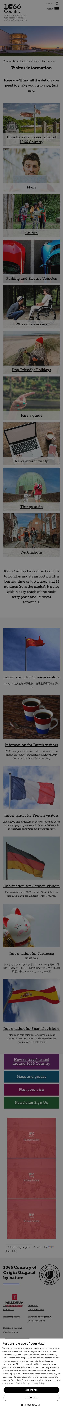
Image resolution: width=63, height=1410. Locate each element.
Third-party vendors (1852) (29, 1364)
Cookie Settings (23, 1383)
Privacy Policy (38, 1383)
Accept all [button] (32, 1390)
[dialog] (31, 1374)
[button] (31, 1404)
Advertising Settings (20, 1380)
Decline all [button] (31, 1397)
